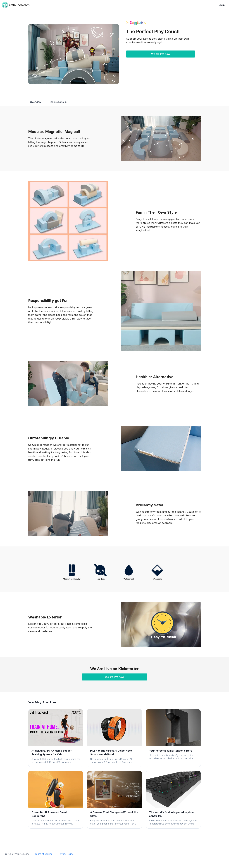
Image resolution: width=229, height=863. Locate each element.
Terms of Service (43, 854)
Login (222, 5)
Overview (35, 101)
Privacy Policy (66, 854)
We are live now (160, 53)
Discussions (59, 101)
